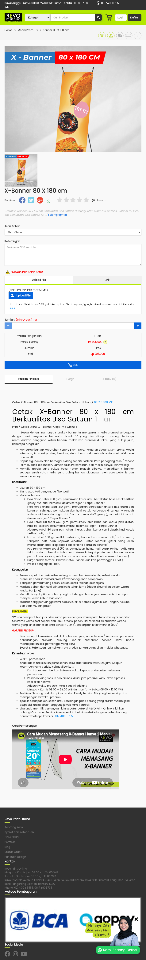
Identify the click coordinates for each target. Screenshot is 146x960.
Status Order (13, 852)
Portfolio (10, 842)
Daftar (134, 17)
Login (120, 17)
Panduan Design (15, 857)
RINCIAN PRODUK (28, 379)
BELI (75, 365)
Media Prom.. (26, 30)
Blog (7, 847)
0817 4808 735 (103, 402)
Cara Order (12, 837)
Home (9, 30)
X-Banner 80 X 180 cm (54, 30)
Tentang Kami (14, 827)
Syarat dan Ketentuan (19, 832)
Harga (70, 379)
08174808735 (110, 3)
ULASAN (109, 379)
